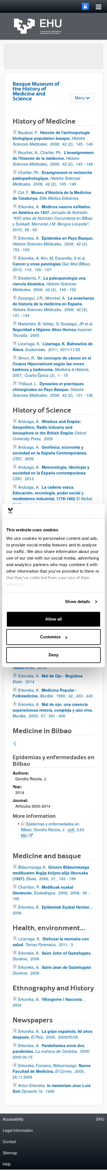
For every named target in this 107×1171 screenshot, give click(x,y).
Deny (53, 655)
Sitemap (10, 1152)
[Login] (85, 6)
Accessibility (13, 1119)
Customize (50, 636)
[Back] (15, 744)
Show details (77, 601)
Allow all (53, 619)
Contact (9, 1141)
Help (7, 1164)
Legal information (18, 1130)
